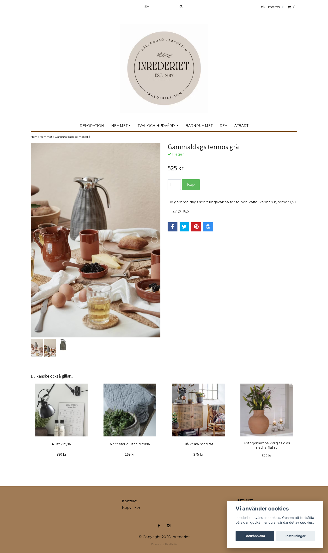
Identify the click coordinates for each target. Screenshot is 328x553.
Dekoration (92, 126)
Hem (35, 136)
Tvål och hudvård (157, 126)
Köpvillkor (131, 507)
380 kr (61, 454)
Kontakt (129, 501)
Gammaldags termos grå (73, 136)
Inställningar (295, 536)
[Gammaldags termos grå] (95, 240)
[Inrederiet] (164, 63)
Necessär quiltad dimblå (130, 444)
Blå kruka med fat (198, 444)
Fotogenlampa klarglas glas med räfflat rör (267, 445)
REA (223, 126)
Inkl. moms (272, 7)
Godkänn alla (254, 536)
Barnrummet (199, 126)
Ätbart (241, 126)
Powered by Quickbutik (164, 544)
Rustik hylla (61, 444)
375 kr (198, 454)
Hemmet (119, 126)
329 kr (267, 455)
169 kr (130, 454)
